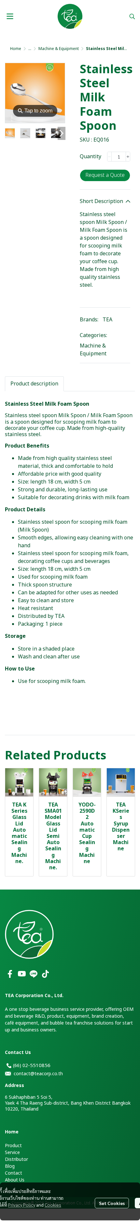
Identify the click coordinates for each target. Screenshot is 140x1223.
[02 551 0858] (9, 1065)
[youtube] (22, 974)
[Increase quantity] (128, 156)
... (29, 49)
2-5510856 (37, 1065)
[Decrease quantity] (109, 156)
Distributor (16, 1159)
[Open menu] (9, 16)
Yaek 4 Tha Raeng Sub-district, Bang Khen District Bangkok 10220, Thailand (68, 1106)
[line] (33, 974)
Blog (10, 1166)
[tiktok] (45, 974)
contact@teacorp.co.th (38, 1073)
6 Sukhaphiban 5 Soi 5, (28, 1097)
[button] (132, 16)
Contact (13, 1173)
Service (12, 1152)
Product (13, 1145)
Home (15, 49)
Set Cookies (112, 1203)
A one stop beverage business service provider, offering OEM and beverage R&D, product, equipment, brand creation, (69, 1013)
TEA (107, 320)
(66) (17, 1065)
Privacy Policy (21, 1205)
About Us (14, 1180)
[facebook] (10, 974)
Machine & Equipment (58, 49)
